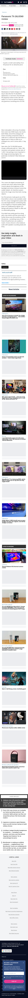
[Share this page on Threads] (17, 29)
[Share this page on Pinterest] (12, 29)
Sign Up (14, 981)
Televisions (4, 12)
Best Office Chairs (14, 917)
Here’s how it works (14, 34)
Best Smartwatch (14, 902)
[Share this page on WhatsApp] (7, 29)
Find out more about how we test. (14, 89)
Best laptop (23, 5)
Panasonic (5, 267)
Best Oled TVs (14, 899)
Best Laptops (14, 877)
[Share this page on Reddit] (9, 29)
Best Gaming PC (14, 883)
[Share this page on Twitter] (5, 29)
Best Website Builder (14, 870)
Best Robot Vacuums (14, 933)
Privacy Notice (20, 251)
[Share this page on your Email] (19, 29)
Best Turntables (14, 908)
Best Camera (14, 924)
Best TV (14, 895)
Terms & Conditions (12, 987)
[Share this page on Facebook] (2, 29)
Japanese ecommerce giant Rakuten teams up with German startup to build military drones (15, 824)
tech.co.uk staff (19, 24)
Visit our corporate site (12, 946)
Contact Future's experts (7, 960)
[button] (26, 2)
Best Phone (14, 892)
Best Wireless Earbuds (14, 914)
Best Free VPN (14, 864)
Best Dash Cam (14, 927)
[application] (14, 169)
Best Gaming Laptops (14, 880)
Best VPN (14, 861)
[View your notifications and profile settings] (18, 2)
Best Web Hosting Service (14, 867)
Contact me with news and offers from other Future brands (14, 977)
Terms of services (18, 249)
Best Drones (14, 930)
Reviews (11, 25)
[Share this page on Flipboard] (14, 29)
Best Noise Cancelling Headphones (14, 911)
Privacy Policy (19, 986)
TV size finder (12, 5)
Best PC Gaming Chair (14, 886)
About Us (4, 956)
